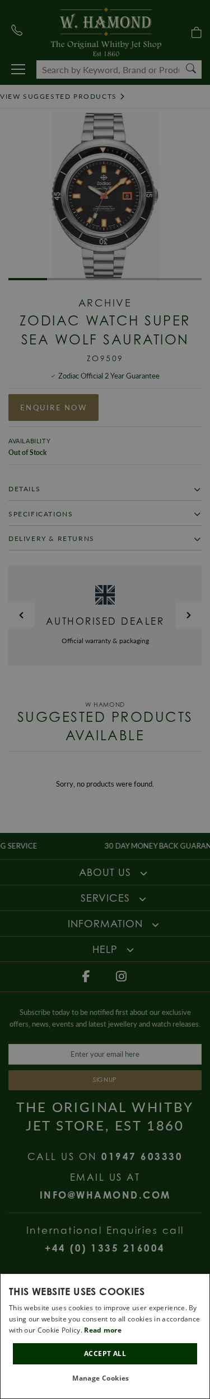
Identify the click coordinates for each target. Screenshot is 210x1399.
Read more (103, 1330)
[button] (105, 1379)
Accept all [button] (105, 1353)
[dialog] (105, 1336)
